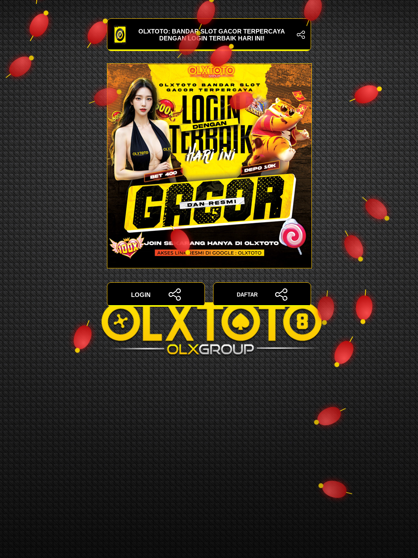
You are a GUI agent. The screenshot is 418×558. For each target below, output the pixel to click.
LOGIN (141, 294)
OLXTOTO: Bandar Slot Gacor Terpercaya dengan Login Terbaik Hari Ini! (211, 35)
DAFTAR (247, 295)
